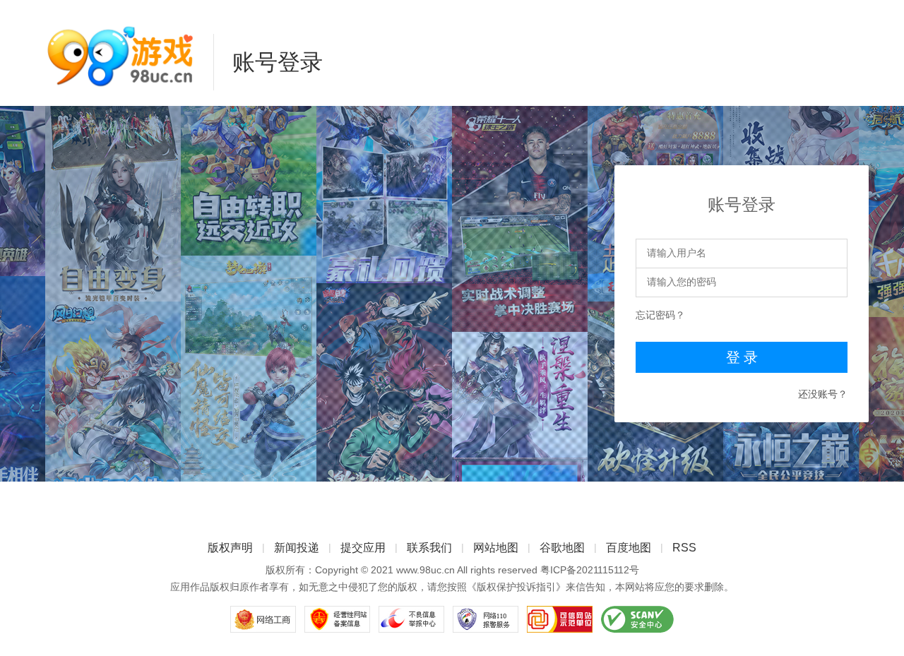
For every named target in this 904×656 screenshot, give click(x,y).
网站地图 (495, 548)
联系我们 (429, 548)
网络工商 (263, 619)
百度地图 (628, 548)
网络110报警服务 (485, 619)
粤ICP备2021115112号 (589, 570)
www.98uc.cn (425, 570)
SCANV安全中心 (637, 619)
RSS (684, 548)
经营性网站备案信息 (337, 619)
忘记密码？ (660, 315)
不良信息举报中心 (411, 619)
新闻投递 (296, 548)
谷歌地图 (562, 548)
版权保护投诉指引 (516, 586)
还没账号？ (823, 394)
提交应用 (363, 548)
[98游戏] (120, 57)
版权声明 (230, 548)
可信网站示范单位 (560, 619)
